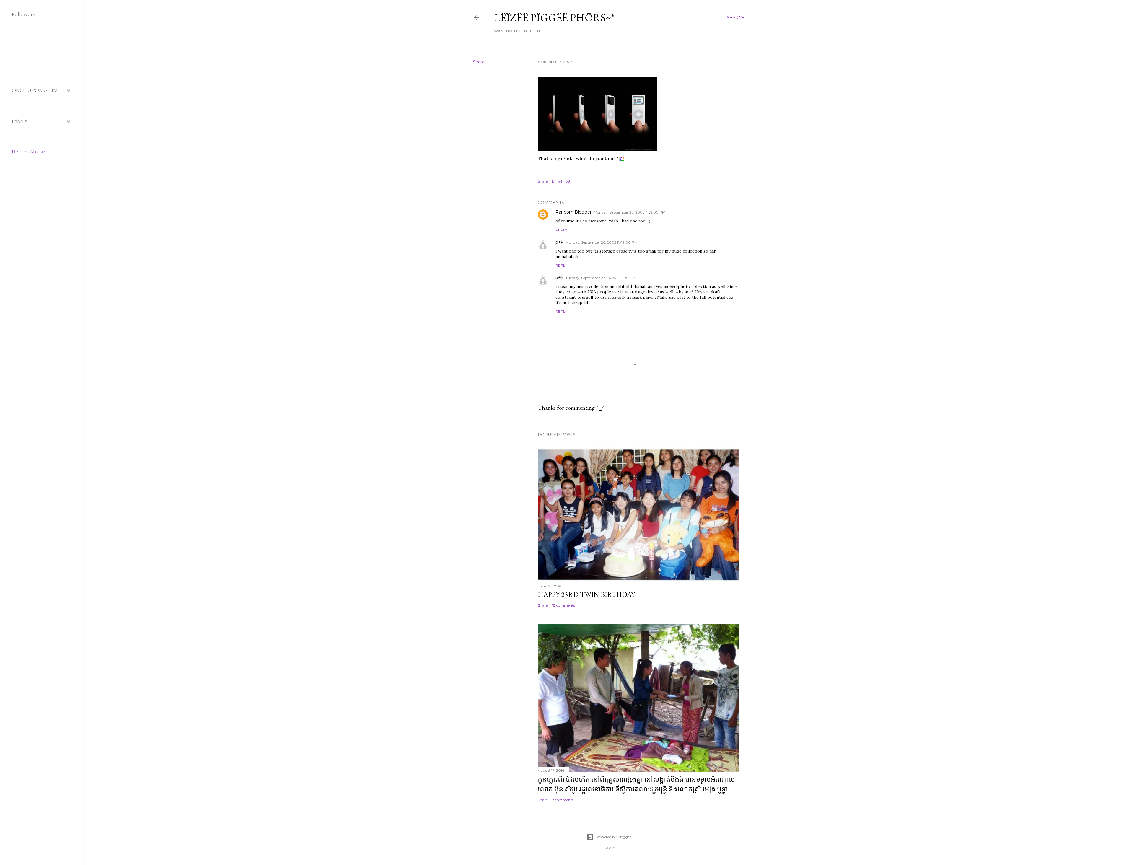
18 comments (563, 605)
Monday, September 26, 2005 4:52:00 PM (629, 212)
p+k (559, 242)
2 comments (562, 800)
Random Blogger (573, 212)
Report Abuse (28, 151)
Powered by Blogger (613, 837)
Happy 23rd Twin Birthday (586, 594)
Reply (561, 230)
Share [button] (479, 62)
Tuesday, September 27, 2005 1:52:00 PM (601, 278)
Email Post (561, 181)
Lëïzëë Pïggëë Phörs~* (554, 18)
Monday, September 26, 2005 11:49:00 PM (602, 242)
